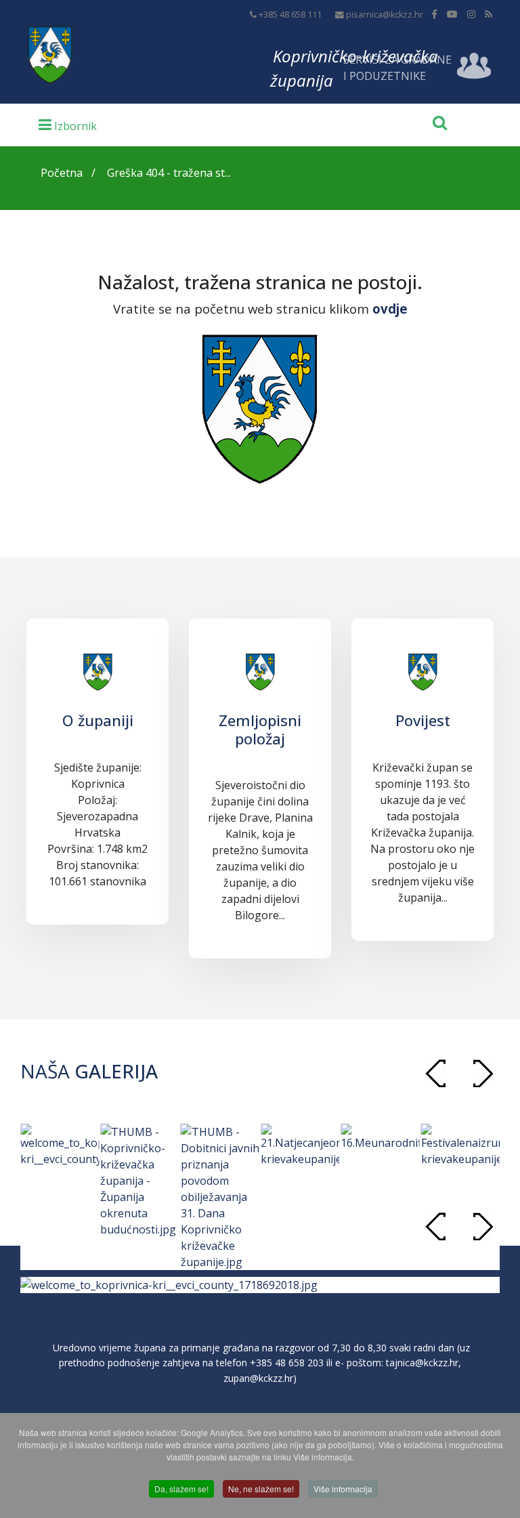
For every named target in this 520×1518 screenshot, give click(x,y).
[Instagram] (471, 13)
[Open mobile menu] (67, 124)
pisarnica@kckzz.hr (384, 14)
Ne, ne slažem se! (261, 1488)
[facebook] (434, 13)
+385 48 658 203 (287, 1362)
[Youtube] (452, 13)
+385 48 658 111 (290, 14)
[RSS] (488, 13)
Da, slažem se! (181, 1488)
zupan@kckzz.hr (258, 1378)
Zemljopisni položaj (260, 729)
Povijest (422, 720)
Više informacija (342, 1488)
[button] (483, 1073)
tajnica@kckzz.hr (422, 1362)
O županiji (97, 720)
